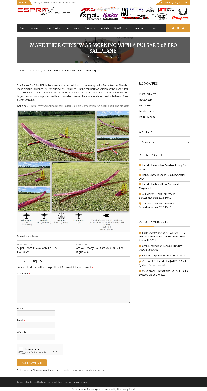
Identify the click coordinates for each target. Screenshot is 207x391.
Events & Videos (54, 28)
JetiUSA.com (145, 99)
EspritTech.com (147, 93)
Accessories (73, 28)
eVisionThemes (80, 382)
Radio (22, 28)
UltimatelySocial (126, 389)
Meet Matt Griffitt (176, 255)
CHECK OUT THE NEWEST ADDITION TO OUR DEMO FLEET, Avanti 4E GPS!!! (163, 236)
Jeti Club (105, 28)
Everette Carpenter (152, 255)
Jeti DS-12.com (147, 116)
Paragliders (139, 28)
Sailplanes (90, 28)
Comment (23, 273)
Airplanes (35, 28)
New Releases (121, 28)
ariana (116, 57)
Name (21, 308)
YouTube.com (146, 105)
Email (21, 320)
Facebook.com (147, 111)
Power (154, 28)
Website (21, 332)
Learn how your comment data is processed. (85, 370)
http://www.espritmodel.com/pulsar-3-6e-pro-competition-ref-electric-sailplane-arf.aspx (80, 105)
